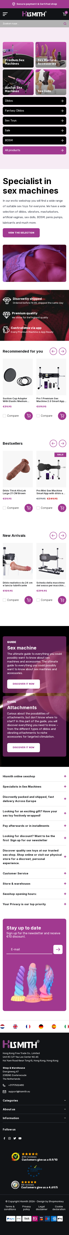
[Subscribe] (58, 949)
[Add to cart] (28, 416)
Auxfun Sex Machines (13, 89)
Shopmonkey (56, 1201)
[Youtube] (20, 1139)
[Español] (54, 1026)
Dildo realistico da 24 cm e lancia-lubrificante (18, 584)
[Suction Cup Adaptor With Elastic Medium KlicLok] (18, 377)
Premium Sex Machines (14, 62)
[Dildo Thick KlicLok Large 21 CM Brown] (18, 469)
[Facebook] (4, 1139)
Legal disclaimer (41, 1208)
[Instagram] (9, 1139)
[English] (15, 1026)
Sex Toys (11, 120)
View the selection (21, 232)
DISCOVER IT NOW (23, 747)
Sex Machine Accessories (47, 62)
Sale (7, 130)
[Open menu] (5, 14)
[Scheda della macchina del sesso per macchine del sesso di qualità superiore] (51, 561)
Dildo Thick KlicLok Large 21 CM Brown (14, 492)
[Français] (28, 1026)
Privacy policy (26, 1208)
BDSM (9, 140)
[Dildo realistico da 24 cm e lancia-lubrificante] (18, 561)
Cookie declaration (59, 1208)
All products (12, 150)
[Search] (65, 23)
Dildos (9, 100)
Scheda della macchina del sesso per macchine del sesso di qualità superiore (50, 584)
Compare (13, 415)
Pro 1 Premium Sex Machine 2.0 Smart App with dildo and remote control (50, 400)
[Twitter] (14, 1139)
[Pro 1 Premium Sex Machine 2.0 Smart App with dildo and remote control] (51, 377)
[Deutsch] (41, 1026)
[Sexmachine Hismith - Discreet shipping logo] (34, 15)
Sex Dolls (44, 91)
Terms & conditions (10, 1208)
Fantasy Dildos (14, 110)
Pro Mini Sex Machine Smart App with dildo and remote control (51, 492)
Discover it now (23, 683)
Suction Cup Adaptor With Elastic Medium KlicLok (15, 400)
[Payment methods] (10, 1219)
